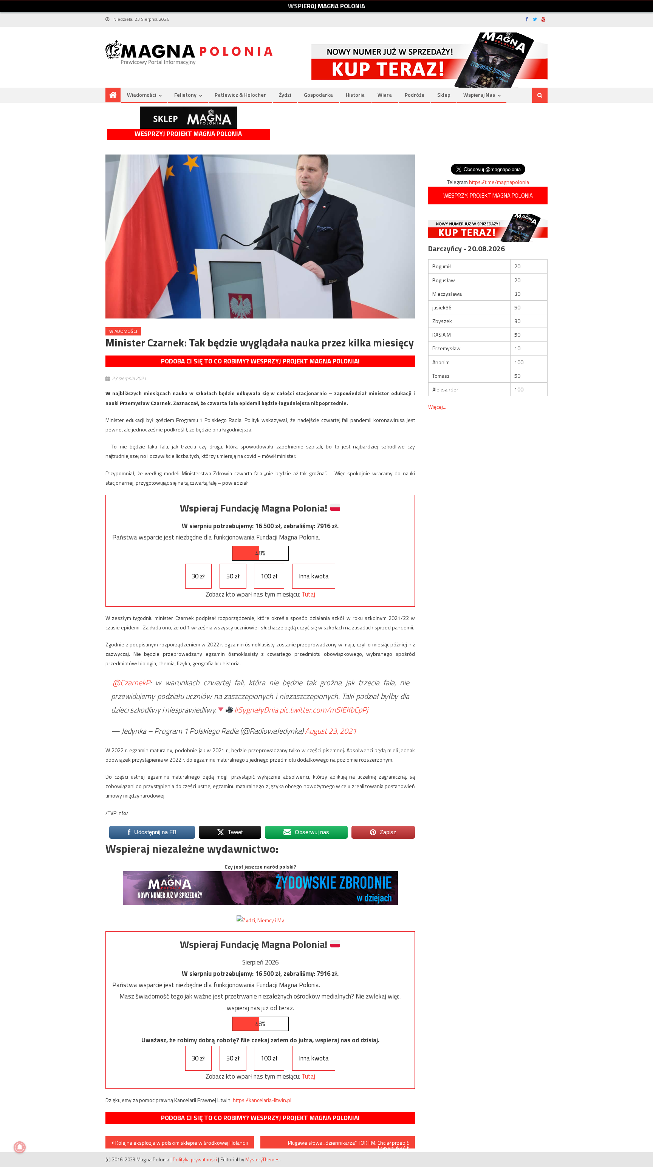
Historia (355, 95)
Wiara (385, 95)
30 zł (198, 576)
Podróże (414, 95)
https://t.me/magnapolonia (499, 182)
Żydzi (285, 95)
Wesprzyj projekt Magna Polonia (188, 134)
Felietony (185, 95)
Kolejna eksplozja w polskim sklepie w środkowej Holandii (181, 1143)
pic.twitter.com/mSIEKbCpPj (324, 710)
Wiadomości (141, 95)
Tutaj (308, 594)
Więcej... (437, 407)
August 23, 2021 (330, 731)
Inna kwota (314, 576)
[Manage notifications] (20, 1147)
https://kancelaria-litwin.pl (262, 1100)
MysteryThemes (262, 1159)
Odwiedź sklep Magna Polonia (188, 118)
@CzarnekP (131, 682)
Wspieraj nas (479, 95)
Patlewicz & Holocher (240, 95)
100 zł (269, 576)
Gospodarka (318, 95)
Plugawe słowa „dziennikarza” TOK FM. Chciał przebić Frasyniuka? (348, 1143)
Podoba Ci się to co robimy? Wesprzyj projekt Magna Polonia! (260, 361)
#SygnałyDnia (256, 710)
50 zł (233, 576)
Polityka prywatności (195, 1159)
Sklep (443, 95)
